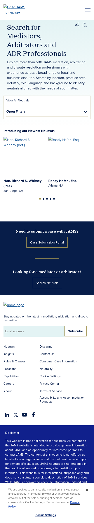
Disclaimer (47, 346)
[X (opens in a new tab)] (16, 415)
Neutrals (9, 346)
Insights (8, 354)
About (7, 391)
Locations (9, 369)
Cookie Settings (50, 376)
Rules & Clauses (14, 361)
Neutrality (46, 369)
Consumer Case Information (58, 361)
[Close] (87, 490)
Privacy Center (49, 384)
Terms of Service (51, 391)
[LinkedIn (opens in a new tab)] (7, 415)
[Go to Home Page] (15, 304)
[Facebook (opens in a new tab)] (33, 414)
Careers (8, 384)
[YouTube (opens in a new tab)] (24, 415)
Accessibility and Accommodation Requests (62, 399)
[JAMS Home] (20, 9)
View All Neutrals (17, 100)
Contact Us (47, 354)
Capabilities (11, 376)
